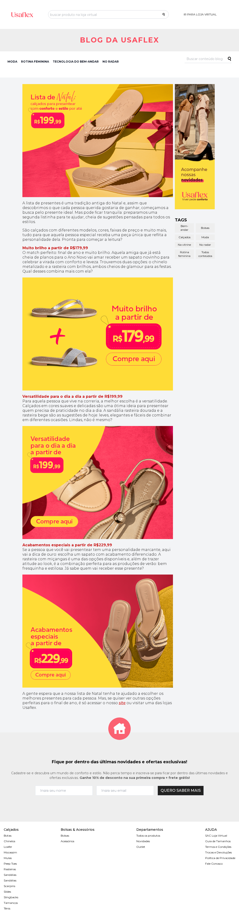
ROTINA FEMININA (35, 61)
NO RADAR (110, 61)
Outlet (140, 847)
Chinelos (9, 841)
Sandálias (10, 875)
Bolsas (205, 228)
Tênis (7, 908)
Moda (205, 237)
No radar (205, 244)
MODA (12, 61)
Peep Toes (10, 863)
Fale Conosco (214, 863)
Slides (7, 891)
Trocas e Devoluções (218, 852)
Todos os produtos (148, 835)
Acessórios (67, 841)
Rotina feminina (184, 254)
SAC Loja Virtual (216, 835)
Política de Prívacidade (220, 858)
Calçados (184, 237)
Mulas (8, 858)
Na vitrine (184, 244)
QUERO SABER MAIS (181, 790)
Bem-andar (184, 227)
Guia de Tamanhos (218, 841)
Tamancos (11, 903)
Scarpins (9, 886)
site (122, 703)
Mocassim (10, 852)
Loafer (8, 847)
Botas (7, 835)
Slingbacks (11, 897)
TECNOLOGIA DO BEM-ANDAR (76, 61)
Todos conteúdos (205, 254)
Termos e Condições (218, 847)
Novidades (143, 841)
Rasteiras (10, 869)
